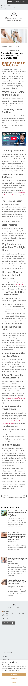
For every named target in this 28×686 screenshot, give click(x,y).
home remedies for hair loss (17, 398)
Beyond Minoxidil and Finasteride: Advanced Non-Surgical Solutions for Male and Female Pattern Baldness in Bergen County (17, 536)
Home (5, 656)
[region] (14, 673)
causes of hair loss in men (10, 219)
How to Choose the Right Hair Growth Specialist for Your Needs (17, 559)
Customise (14, 678)
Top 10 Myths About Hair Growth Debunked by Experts (17, 581)
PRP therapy (19, 284)
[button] (14, 24)
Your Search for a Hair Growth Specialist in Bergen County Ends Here (17, 512)
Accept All (14, 674)
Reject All (14, 682)
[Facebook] (3, 618)
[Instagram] (7, 618)
